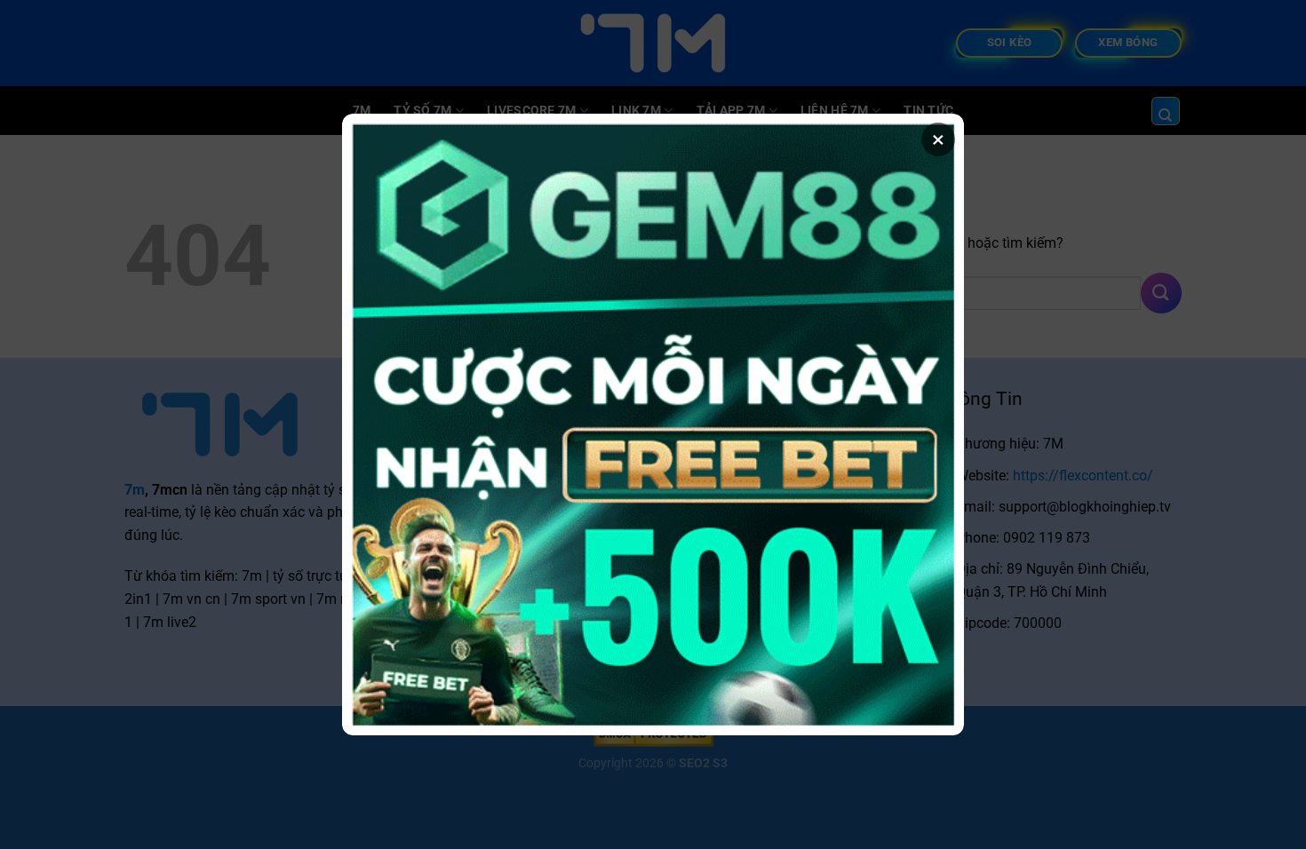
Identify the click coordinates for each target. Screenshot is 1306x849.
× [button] (938, 139)
